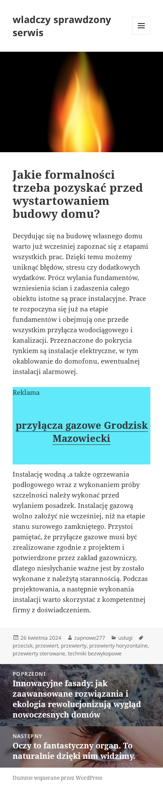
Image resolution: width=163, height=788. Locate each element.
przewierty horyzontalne (118, 645)
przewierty (73, 645)
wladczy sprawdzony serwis (62, 26)
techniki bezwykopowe (95, 653)
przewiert (46, 645)
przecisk (23, 645)
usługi (125, 637)
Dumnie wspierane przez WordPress (57, 777)
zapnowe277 (89, 637)
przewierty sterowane (39, 653)
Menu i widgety (141, 34)
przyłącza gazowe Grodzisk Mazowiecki (82, 431)
